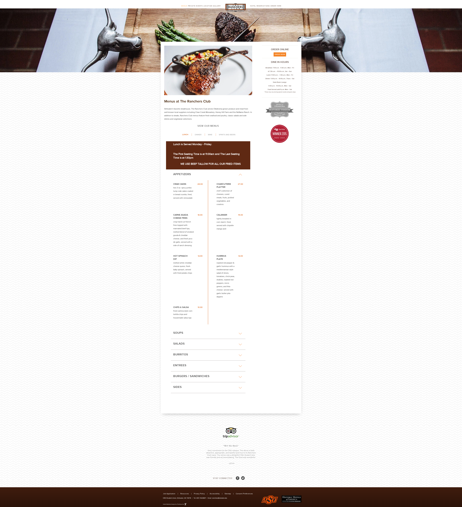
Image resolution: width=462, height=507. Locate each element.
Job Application (169, 494)
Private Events (195, 6)
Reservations (263, 6)
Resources (184, 494)
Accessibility (215, 494)
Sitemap (228, 494)
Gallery (217, 6)
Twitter (242, 478)
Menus (184, 6)
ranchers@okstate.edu (219, 498)
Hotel (253, 6)
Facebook (237, 478)
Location (207, 6)
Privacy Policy (199, 494)
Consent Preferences (244, 494)
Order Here (275, 6)
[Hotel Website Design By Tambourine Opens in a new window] (174, 504)
